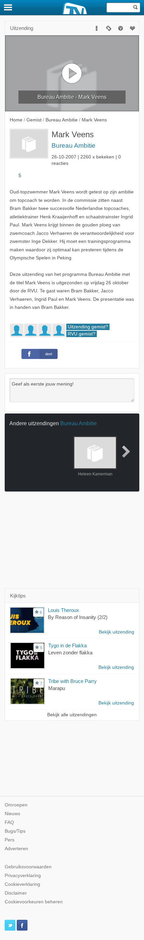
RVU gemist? (81, 333)
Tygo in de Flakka (67, 645)
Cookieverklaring (22, 884)
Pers (9, 839)
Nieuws (12, 813)
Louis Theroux (63, 610)
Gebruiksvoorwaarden (28, 866)
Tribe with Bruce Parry (72, 681)
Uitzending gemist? (88, 326)
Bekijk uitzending (116, 632)
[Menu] (8, 7)
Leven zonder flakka (70, 652)
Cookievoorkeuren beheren (34, 901)
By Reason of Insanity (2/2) (77, 617)
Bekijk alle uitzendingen (72, 714)
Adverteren (16, 848)
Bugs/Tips (15, 831)
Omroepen (16, 804)
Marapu (56, 688)
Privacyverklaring (23, 875)
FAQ (9, 822)
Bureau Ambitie (73, 145)
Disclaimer (16, 893)
